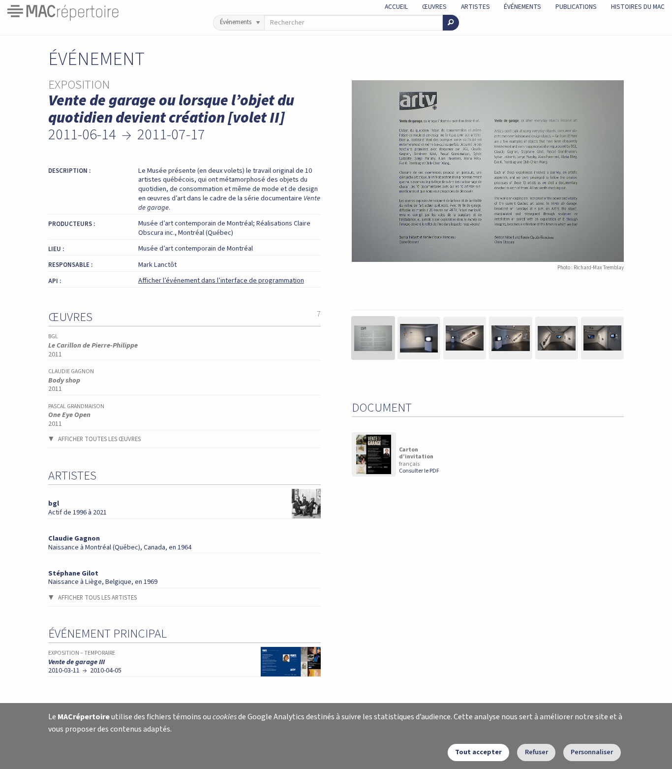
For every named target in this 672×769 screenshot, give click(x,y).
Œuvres (434, 6)
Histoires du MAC (638, 6)
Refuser (536, 752)
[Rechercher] (451, 23)
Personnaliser (592, 752)
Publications (576, 6)
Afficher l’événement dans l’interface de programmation (221, 280)
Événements (522, 6)
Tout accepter (478, 752)
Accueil (396, 6)
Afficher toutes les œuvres (99, 439)
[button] (373, 338)
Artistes (475, 6)
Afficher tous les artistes (97, 597)
